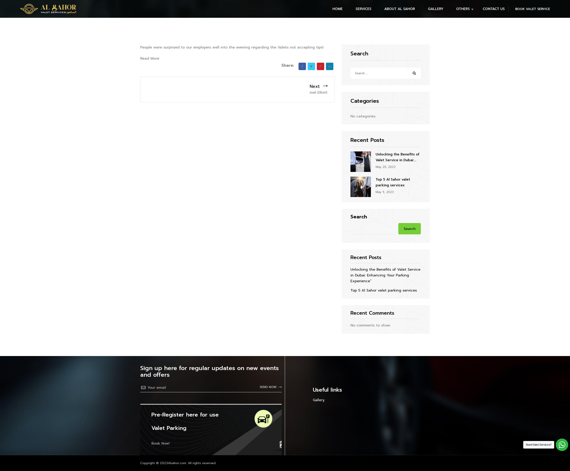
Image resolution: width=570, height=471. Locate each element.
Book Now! (160, 443)
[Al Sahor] (48, 9)
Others (463, 8)
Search (358, 217)
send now (268, 387)
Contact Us (494, 8)
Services (363, 8)
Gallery (435, 8)
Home (337, 8)
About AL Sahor (399, 8)
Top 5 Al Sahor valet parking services (393, 182)
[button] (529, 9)
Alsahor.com (177, 463)
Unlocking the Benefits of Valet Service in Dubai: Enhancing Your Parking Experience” (397, 157)
